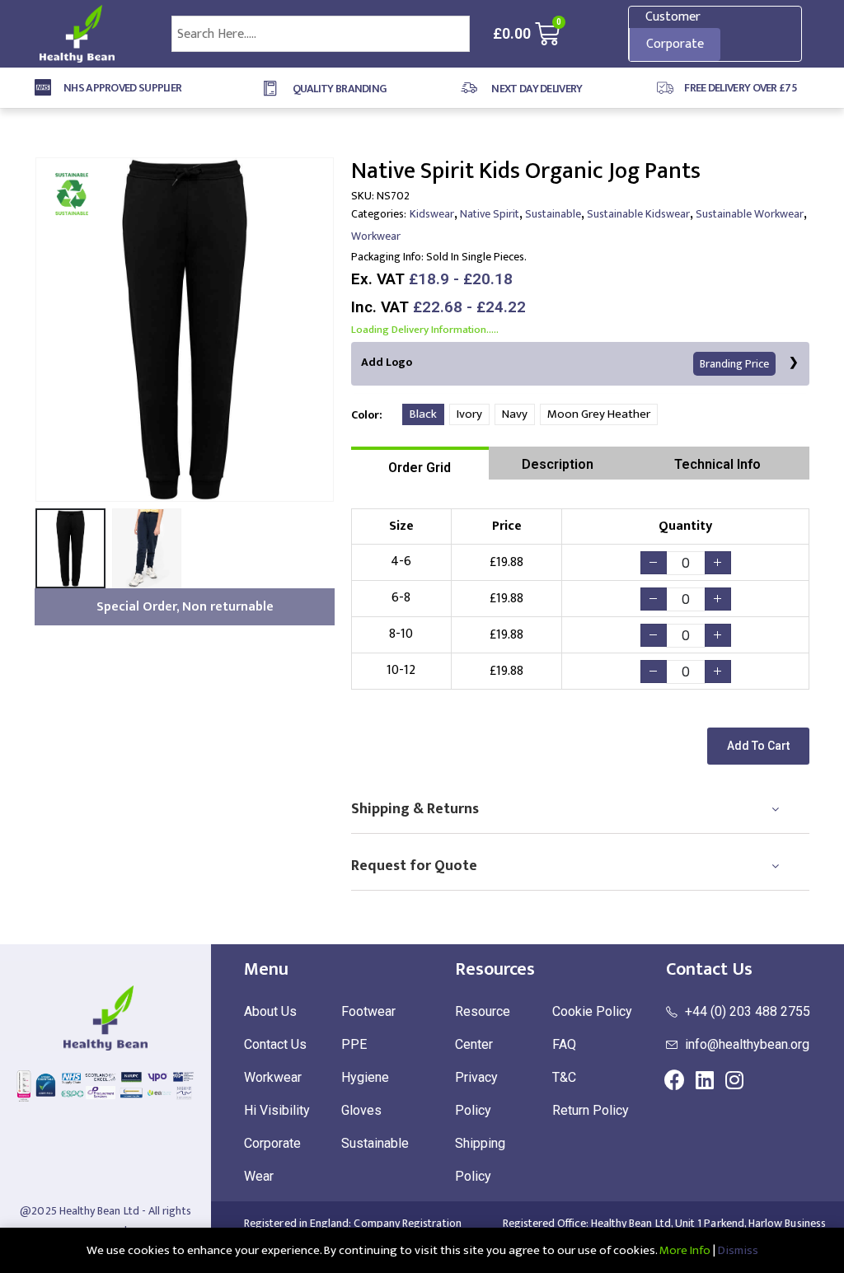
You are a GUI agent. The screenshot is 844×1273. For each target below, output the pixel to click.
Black (423, 414)
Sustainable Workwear (750, 213)
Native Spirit (489, 213)
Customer (673, 17)
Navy (515, 414)
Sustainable (553, 213)
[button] (758, 746)
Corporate (675, 44)
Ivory (469, 414)
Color (365, 414)
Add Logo (565, 363)
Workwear (376, 236)
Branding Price (734, 363)
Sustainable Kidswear (638, 213)
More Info (684, 1250)
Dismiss (738, 1250)
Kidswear (432, 213)
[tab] (420, 463)
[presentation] (38, 329)
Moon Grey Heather (598, 414)
